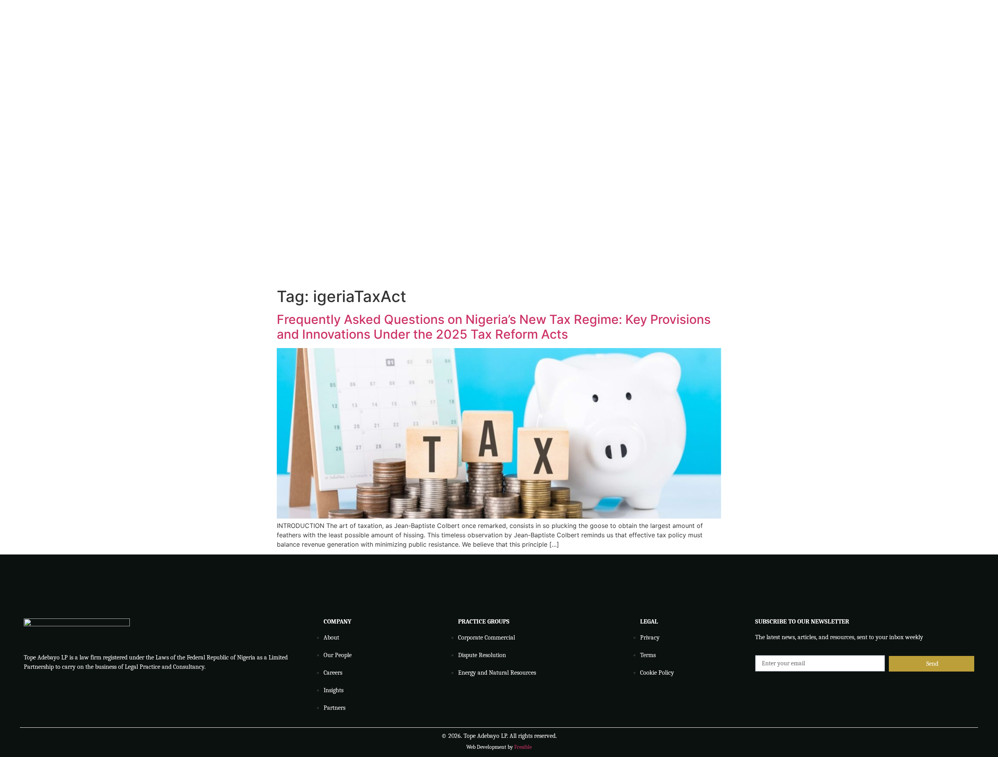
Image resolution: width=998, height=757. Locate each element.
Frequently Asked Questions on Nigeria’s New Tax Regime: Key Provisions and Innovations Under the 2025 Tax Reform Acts (494, 327)
